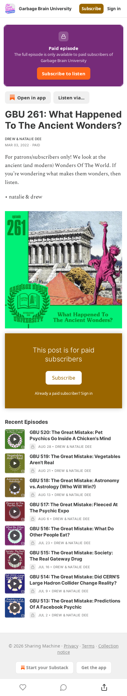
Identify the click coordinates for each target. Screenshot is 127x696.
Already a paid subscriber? (63, 393)
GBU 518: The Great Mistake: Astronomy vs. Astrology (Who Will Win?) (74, 483)
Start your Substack (47, 667)
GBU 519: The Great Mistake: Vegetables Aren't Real (75, 459)
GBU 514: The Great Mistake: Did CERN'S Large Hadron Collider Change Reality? (75, 580)
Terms (88, 646)
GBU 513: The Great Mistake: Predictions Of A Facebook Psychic (75, 604)
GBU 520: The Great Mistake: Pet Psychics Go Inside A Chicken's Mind (70, 435)
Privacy (71, 646)
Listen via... (71, 97)
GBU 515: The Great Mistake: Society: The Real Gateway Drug (71, 556)
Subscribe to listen (63, 73)
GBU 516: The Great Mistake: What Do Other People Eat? (72, 532)
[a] (15, 439)
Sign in (114, 8)
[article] (63, 439)
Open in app (31, 97)
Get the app (93, 667)
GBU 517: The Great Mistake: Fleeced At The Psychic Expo (74, 508)
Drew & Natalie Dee (23, 139)
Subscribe (91, 8)
